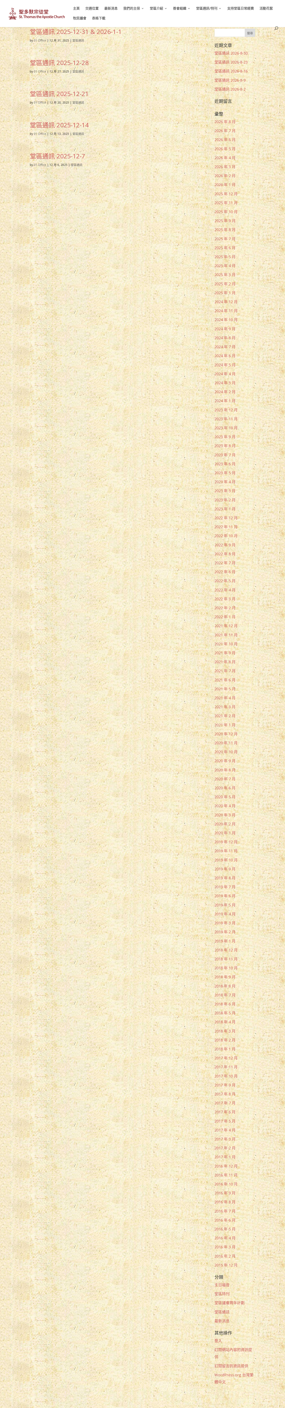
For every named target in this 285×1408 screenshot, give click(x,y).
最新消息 (111, 9)
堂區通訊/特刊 (206, 9)
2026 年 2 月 (225, 175)
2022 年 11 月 (226, 526)
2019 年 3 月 (225, 922)
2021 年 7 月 (225, 670)
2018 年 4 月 (225, 1021)
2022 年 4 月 (225, 589)
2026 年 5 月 (225, 148)
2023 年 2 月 (225, 499)
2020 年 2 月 (225, 823)
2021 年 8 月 (225, 661)
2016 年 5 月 (225, 1229)
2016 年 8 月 (225, 1201)
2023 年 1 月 (225, 508)
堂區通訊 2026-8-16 (231, 71)
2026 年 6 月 (225, 139)
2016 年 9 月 (225, 1192)
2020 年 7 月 (225, 778)
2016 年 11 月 (226, 1175)
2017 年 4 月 (225, 1130)
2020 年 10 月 (226, 751)
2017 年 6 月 (225, 1111)
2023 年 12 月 (226, 409)
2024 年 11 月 (226, 310)
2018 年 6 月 (225, 1003)
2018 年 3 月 (225, 1031)
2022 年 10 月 (226, 535)
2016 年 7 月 (225, 1211)
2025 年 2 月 (225, 283)
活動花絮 (266, 9)
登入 (218, 1340)
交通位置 (92, 9)
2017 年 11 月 (226, 1066)
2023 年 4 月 (225, 481)
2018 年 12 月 (226, 949)
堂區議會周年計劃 (229, 1302)
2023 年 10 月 (226, 427)
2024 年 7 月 (225, 346)
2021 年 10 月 (226, 643)
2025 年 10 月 (226, 211)
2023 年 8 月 (225, 445)
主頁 (76, 9)
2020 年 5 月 (225, 796)
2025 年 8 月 (225, 229)
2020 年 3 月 (225, 814)
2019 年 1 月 (225, 941)
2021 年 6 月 (225, 679)
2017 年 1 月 (225, 1156)
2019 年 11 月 (226, 850)
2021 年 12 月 (226, 625)
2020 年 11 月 (226, 742)
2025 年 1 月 (225, 292)
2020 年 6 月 (225, 787)
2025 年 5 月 (225, 256)
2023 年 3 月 (225, 490)
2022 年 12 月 (226, 517)
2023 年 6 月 (225, 463)
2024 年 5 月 (225, 364)
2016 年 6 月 (225, 1220)
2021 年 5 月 (225, 688)
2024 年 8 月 (225, 337)
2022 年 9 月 (225, 544)
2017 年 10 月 (226, 1076)
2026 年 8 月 (225, 121)
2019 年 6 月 (225, 895)
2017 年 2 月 (225, 1147)
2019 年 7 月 (225, 886)
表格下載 (98, 18)
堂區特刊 (222, 1293)
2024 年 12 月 (226, 301)
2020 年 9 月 (225, 760)
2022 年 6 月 (225, 571)
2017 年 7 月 (225, 1102)
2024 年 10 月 (226, 319)
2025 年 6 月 (225, 247)
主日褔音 (222, 1284)
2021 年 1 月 (225, 724)
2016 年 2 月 (225, 1256)
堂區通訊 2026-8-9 (230, 80)
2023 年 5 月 (225, 472)
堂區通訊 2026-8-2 (230, 89)
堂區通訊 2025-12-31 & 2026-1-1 (76, 31)
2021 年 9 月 (225, 652)
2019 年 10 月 (226, 859)
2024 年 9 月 (225, 328)
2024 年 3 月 (225, 382)
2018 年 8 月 (225, 986)
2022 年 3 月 (225, 598)
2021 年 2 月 (225, 715)
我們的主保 (131, 9)
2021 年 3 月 (225, 706)
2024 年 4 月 (225, 373)
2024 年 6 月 (225, 355)
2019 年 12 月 (226, 841)
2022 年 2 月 (225, 607)
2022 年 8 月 (225, 553)
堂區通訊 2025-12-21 (59, 93)
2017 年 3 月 (225, 1138)
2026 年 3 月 (225, 166)
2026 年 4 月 (225, 157)
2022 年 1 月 (225, 616)
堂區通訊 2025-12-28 (59, 62)
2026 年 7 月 (225, 130)
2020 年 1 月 (225, 832)
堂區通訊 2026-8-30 (231, 53)
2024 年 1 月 (225, 400)
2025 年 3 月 (225, 274)
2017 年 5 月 (225, 1121)
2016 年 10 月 (226, 1183)
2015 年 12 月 (226, 1265)
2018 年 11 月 (226, 958)
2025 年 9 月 (225, 220)
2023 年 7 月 (225, 454)
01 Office (40, 40)
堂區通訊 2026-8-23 (231, 62)
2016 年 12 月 (226, 1166)
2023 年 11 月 (226, 418)
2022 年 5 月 (225, 580)
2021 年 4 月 (225, 697)
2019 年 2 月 (225, 931)
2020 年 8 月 (225, 769)
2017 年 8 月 (225, 1093)
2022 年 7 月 (225, 562)
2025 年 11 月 (226, 202)
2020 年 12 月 (226, 733)
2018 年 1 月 (225, 1048)
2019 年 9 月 (225, 868)
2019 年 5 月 (225, 904)
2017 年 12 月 (226, 1057)
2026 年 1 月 (225, 184)
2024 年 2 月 (225, 391)
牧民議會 (79, 18)
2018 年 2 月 (225, 1040)
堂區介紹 (156, 9)
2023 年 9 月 (225, 436)
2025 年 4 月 (225, 265)
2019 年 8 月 (225, 877)
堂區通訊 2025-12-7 (57, 156)
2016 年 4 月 (225, 1237)
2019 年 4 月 (225, 913)
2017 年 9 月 (225, 1085)
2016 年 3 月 (225, 1246)
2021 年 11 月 (226, 634)
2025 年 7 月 (225, 238)
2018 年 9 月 (225, 976)
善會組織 (179, 9)
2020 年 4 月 (225, 805)
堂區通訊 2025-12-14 (59, 125)
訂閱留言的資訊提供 (231, 1365)
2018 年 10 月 (226, 967)
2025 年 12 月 (226, 193)
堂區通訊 (78, 40)
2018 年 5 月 (225, 1012)
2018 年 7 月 (225, 994)
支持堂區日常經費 (240, 9)
